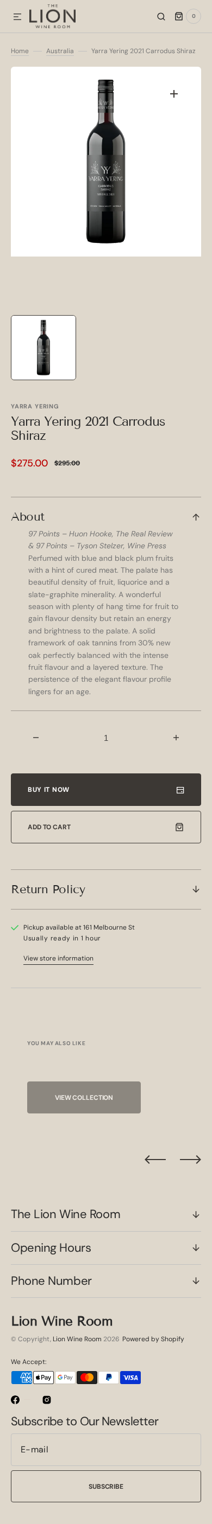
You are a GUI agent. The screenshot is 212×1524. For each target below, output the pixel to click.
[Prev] (155, 1159)
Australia (60, 51)
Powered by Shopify (153, 1339)
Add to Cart (49, 827)
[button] (17, 17)
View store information (58, 958)
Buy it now (49, 789)
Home (20, 51)
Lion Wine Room (77, 1339)
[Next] (190, 1159)
